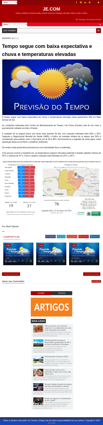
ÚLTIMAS (41, 293)
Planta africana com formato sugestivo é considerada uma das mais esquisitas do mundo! (58, 328)
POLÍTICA (61, 293)
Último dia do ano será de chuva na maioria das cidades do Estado (83, 255)
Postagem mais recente (11, 274)
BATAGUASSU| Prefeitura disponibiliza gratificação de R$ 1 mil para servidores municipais (58, 342)
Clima (12, 58)
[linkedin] (85, 2)
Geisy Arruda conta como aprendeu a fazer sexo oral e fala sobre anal (58, 372)
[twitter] (98, 2)
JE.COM (51, 9)
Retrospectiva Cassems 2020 (56, 357)
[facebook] (76, 2)
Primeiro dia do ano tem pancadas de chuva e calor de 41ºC (50, 255)
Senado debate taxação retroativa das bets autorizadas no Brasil (58, 385)
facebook (96, 281)
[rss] (94, 2)
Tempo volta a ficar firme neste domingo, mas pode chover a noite (18, 255)
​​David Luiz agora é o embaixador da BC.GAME (58, 399)
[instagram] (81, 2)
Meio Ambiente (20, 58)
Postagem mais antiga (92, 274)
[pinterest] (90, 2)
